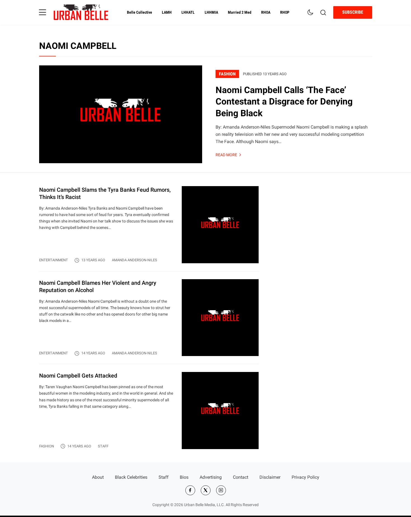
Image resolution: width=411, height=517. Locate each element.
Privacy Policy (305, 477)
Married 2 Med (239, 12)
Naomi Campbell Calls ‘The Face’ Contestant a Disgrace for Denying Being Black (284, 101)
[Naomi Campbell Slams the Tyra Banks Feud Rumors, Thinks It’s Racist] (149, 228)
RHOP (284, 12)
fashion (227, 74)
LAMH (167, 12)
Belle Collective (139, 12)
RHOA (265, 12)
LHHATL (188, 12)
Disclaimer (269, 477)
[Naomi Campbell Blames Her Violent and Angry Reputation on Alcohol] (149, 321)
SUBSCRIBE (352, 12)
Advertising (211, 477)
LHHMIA (211, 12)
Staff (103, 446)
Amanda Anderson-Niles (134, 260)
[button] (42, 12)
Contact (240, 477)
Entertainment (53, 260)
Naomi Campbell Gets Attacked (78, 375)
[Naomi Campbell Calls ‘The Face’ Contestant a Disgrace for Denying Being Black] (120, 114)
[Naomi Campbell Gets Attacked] (149, 410)
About (98, 477)
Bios (184, 477)
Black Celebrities (131, 477)
